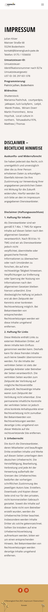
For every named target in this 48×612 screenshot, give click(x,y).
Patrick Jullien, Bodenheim (19, 85)
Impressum (28, 601)
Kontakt (24, 605)
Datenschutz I (39, 601)
